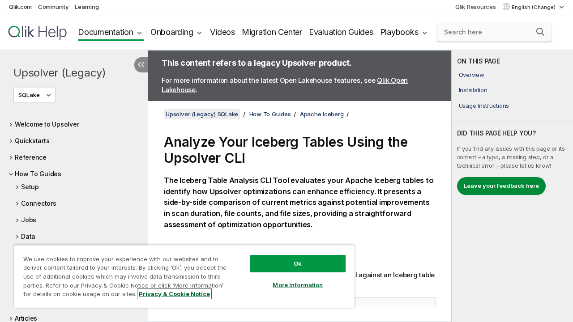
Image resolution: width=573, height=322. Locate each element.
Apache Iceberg (322, 114)
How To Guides (38, 174)
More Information (298, 284)
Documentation (105, 32)
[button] (540, 31)
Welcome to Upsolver (47, 124)
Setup (30, 187)
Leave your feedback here (501, 185)
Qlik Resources (475, 6)
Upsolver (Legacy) (59, 72)
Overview (471, 74)
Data (28, 236)
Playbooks (399, 32)
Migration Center (272, 32)
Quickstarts (32, 140)
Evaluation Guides (341, 32)
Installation (473, 89)
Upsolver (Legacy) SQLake (202, 114)
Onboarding (171, 32)
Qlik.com (20, 6)
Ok (298, 263)
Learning (86, 6)
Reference (31, 157)
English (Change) (534, 7)
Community (53, 6)
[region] (184, 276)
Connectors (38, 203)
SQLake (29, 94)
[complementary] (512, 186)
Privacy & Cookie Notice (174, 293)
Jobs (28, 220)
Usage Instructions (484, 105)
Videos (222, 32)
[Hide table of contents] (141, 64)
